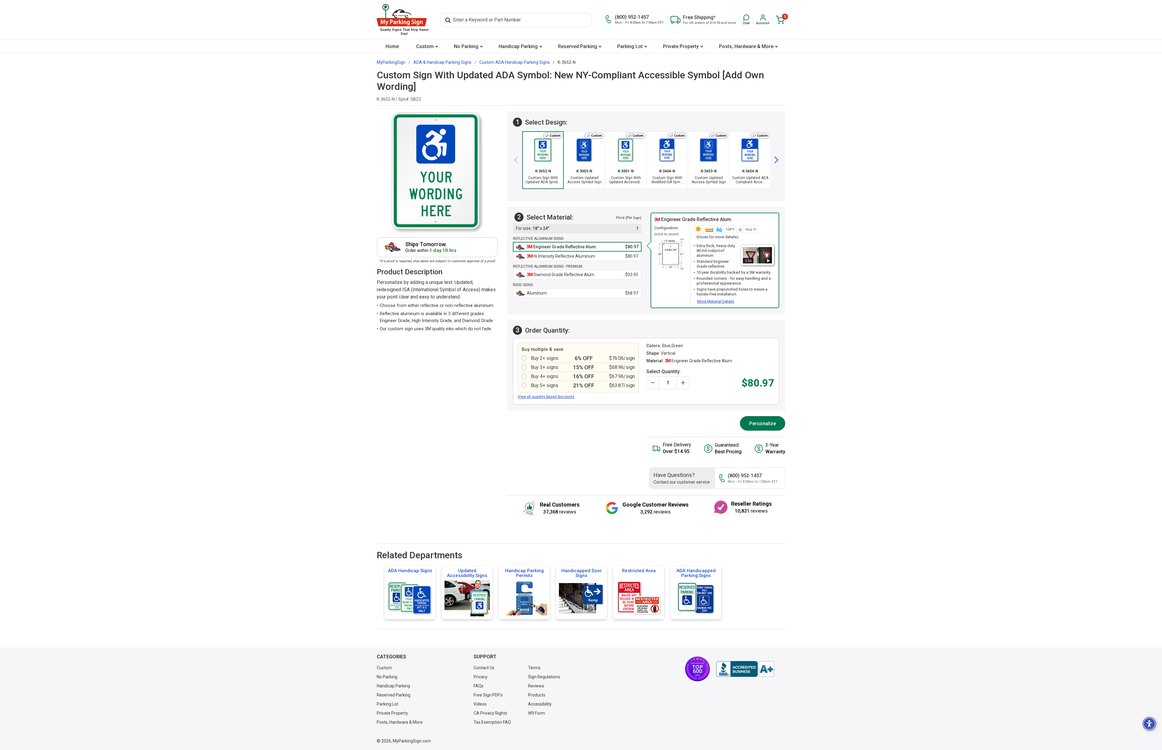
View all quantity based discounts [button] (546, 397)
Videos (480, 704)
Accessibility (540, 704)
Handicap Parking (518, 46)
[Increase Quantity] (683, 383)
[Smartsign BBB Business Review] (745, 669)
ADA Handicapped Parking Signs (696, 573)
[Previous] (518, 160)
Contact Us (484, 667)
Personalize (762, 423)
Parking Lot (630, 46)
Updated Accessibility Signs (467, 573)
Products (536, 695)
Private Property (681, 46)
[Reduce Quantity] (653, 383)
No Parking (466, 46)
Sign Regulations (544, 676)
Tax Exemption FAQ (492, 722)
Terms (534, 667)
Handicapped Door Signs (581, 573)
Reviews (536, 685)
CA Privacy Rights (490, 713)
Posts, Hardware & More (746, 46)
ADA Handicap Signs (410, 570)
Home (392, 46)
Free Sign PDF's (488, 695)
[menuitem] (392, 46)
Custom (425, 46)
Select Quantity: (663, 371)
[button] (746, 20)
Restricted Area (639, 570)
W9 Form (536, 713)
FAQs (479, 685)
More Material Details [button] (715, 301)
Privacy (480, 676)
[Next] (774, 160)
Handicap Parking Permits (524, 573)
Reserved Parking (577, 46)
